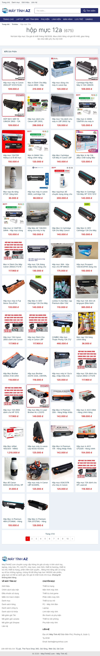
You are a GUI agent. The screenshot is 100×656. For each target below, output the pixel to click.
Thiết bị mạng (48, 586)
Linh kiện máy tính (50, 611)
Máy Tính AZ (62, 653)
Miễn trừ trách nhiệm (10, 597)
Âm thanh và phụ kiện (52, 615)
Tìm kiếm (90, 10)
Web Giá (52, 649)
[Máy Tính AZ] (15, 559)
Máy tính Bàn (32, 19)
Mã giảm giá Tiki (9, 615)
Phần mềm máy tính (51, 597)
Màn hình (67, 19)
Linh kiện (56, 19)
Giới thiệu (25, 2)
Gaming (89, 19)
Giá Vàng (44, 649)
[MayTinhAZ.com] (16, 10)
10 (68, 539)
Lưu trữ (79, 19)
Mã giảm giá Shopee (10, 622)
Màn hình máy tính (50, 590)
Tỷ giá (18, 649)
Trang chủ (6, 2)
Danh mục (16, 2)
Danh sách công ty (10, 608)
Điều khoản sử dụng (10, 593)
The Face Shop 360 (30, 649)
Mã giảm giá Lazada (10, 619)
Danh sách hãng (9, 604)
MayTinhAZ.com (48, 653)
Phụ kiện (45, 19)
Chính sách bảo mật (10, 590)
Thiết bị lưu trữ (49, 600)
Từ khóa (15, 24)
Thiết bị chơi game (50, 593)
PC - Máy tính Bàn (50, 604)
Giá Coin (60, 649)
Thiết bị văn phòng (51, 619)
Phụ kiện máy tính (50, 622)
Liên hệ (34, 2)
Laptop (19, 19)
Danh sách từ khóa (10, 611)
